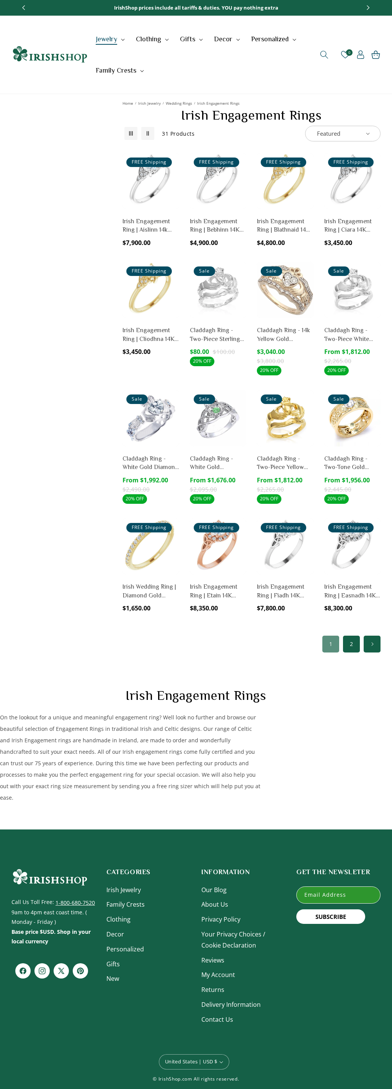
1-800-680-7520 (75, 902)
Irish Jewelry (149, 103)
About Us (214, 904)
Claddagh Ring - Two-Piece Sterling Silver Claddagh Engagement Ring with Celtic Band (215, 335)
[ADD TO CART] (172, 197)
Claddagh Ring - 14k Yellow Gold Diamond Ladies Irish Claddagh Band (284, 335)
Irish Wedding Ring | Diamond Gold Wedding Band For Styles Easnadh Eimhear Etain (149, 591)
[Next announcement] (368, 7)
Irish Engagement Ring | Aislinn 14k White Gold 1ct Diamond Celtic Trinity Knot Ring (146, 226)
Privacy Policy (220, 919)
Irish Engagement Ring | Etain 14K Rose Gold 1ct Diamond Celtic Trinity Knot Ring (213, 591)
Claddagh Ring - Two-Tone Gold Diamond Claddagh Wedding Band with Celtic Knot (350, 463)
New (112, 978)
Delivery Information (231, 1004)
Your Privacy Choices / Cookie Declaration (233, 939)
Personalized (125, 949)
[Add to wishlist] (172, 164)
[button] (111, 39)
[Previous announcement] (23, 7)
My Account (218, 975)
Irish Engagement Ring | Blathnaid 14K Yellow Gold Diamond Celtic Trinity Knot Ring (283, 226)
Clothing (118, 919)
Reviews (212, 960)
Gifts (113, 964)
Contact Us (217, 1019)
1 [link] (330, 644)
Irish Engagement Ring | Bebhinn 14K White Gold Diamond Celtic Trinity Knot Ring (218, 226)
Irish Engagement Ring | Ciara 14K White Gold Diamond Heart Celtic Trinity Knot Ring (352, 226)
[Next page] (372, 644)
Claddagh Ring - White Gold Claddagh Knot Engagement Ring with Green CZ (214, 463)
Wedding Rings (179, 103)
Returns (212, 989)
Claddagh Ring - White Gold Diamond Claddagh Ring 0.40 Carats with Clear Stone (150, 463)
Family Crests (125, 904)
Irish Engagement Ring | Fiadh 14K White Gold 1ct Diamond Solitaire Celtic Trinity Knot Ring (281, 591)
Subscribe (330, 916)
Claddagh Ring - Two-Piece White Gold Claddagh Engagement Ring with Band (348, 335)
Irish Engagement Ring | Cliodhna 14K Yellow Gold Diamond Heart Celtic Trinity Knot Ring (148, 335)
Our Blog (214, 890)
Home (127, 103)
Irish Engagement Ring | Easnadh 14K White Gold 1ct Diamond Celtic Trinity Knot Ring (350, 591)
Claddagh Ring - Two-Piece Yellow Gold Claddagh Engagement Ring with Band (281, 463)
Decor (115, 934)
